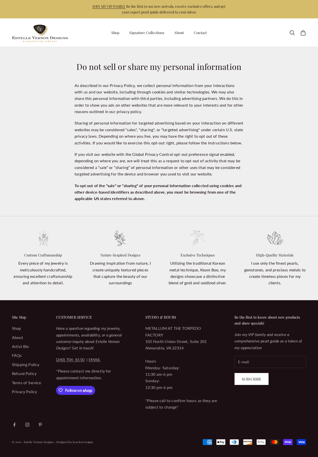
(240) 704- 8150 (70, 359)
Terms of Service (26, 382)
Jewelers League (83, 442)
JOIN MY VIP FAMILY (109, 6)
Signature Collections (146, 32)
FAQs (17, 355)
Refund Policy (24, 373)
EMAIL (95, 359)
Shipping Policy (25, 364)
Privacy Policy (24, 391)
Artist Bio (20, 346)
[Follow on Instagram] (27, 424)
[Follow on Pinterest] (40, 424)
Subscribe (251, 378)
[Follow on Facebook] (14, 424)
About (179, 32)
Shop (115, 32)
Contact (200, 32)
